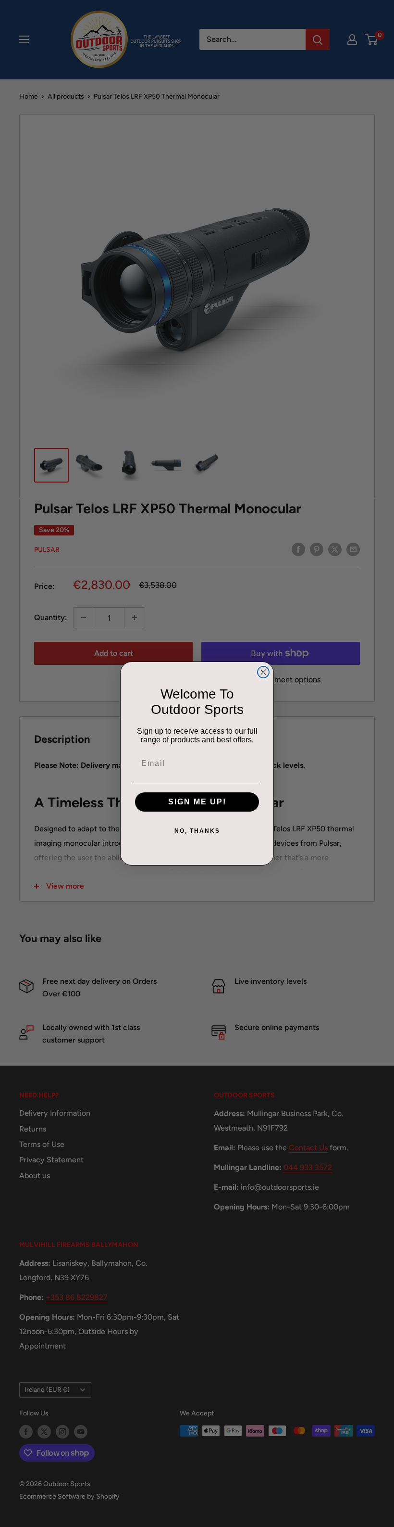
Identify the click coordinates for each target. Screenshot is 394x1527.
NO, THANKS (197, 830)
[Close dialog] (263, 672)
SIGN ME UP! (197, 802)
